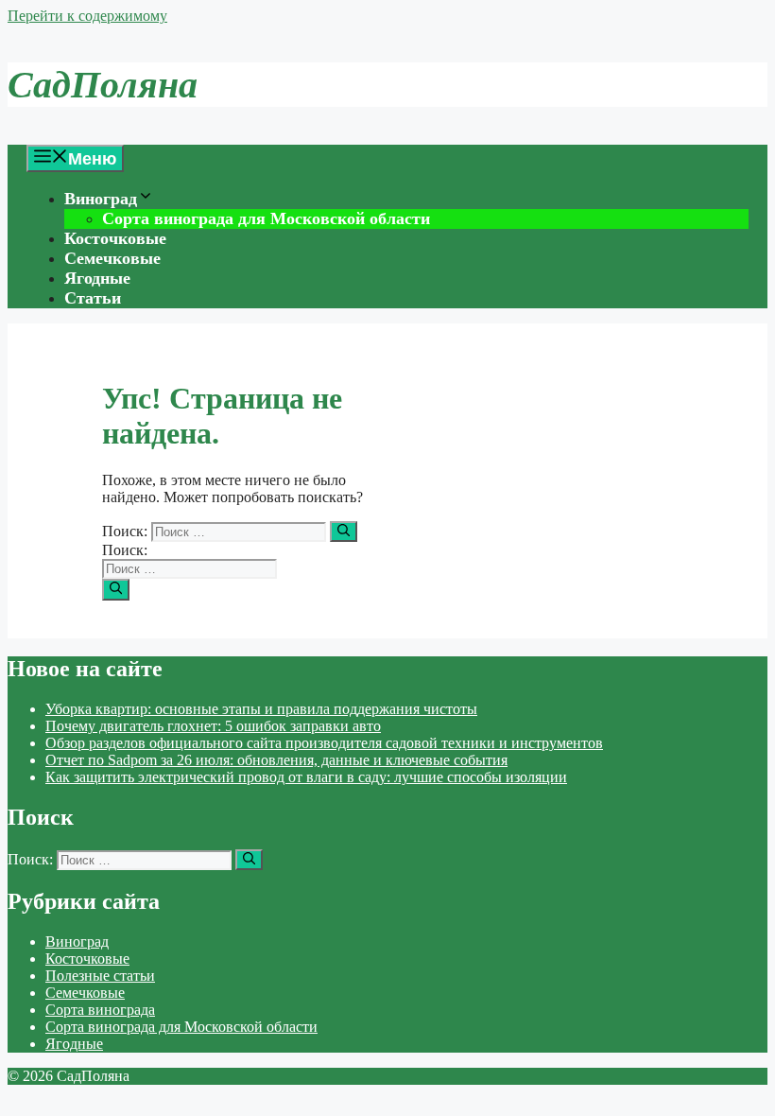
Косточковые (115, 238)
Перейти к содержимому (87, 16)
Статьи (92, 297)
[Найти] (343, 531)
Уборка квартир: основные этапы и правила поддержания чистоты (261, 709)
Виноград (100, 198)
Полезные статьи (100, 976)
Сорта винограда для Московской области (266, 218)
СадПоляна (103, 84)
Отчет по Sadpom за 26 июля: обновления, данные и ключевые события (276, 760)
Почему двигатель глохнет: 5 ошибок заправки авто (213, 726)
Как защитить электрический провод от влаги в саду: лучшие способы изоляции (306, 777)
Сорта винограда (100, 1010)
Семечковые (112, 258)
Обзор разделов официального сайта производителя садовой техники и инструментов (324, 743)
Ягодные (97, 278)
